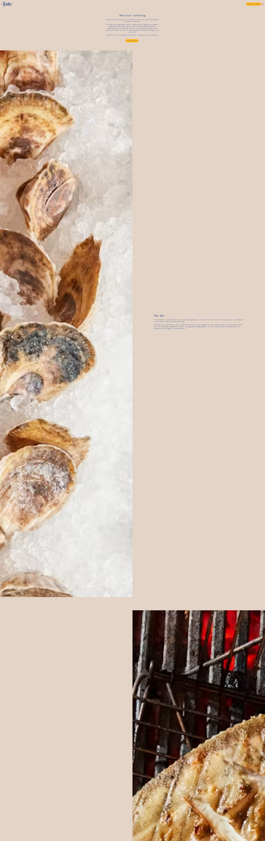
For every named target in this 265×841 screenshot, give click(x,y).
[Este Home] (8, 4)
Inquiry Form (132, 40)
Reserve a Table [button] (253, 4)
